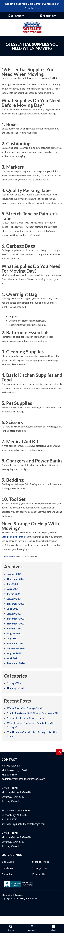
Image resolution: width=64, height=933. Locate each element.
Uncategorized (15, 688)
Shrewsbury (17, 15)
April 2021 (12, 658)
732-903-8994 (9, 774)
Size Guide (8, 861)
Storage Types (40, 861)
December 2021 (16, 643)
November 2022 (16, 623)
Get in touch (8, 556)
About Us (7, 874)
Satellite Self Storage (13, 536)
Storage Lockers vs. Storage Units (25, 718)
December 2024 (16, 579)
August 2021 (14, 653)
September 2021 (16, 648)
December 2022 (16, 618)
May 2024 (12, 584)
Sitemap (19, 895)
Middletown (49, 15)
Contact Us (38, 874)
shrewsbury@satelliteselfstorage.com (23, 824)
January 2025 (14, 574)
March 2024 (13, 593)
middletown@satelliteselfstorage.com (23, 779)
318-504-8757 (9, 819)
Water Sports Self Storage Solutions (26, 708)
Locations (7, 868)
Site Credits (7, 895)
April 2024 (12, 588)
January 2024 (14, 598)
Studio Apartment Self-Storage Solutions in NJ (32, 713)
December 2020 (16, 663)
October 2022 (15, 628)
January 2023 (14, 613)
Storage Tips (14, 683)
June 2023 (12, 608)
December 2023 (16, 603)
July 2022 (12, 638)
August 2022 (14, 633)
